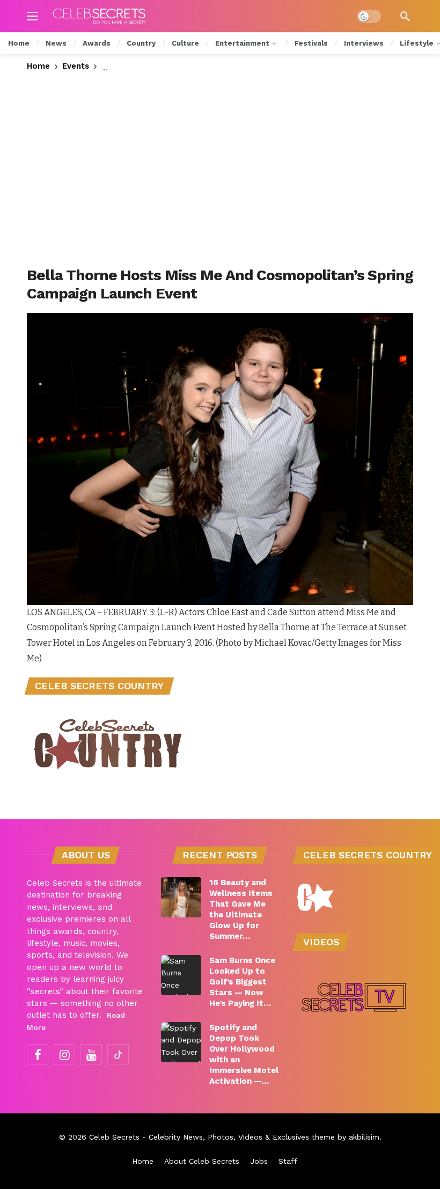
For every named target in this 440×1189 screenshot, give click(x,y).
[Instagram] (64, 1054)
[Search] (405, 16)
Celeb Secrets (114, 1137)
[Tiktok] (118, 1054)
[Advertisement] (220, 169)
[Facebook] (37, 1054)
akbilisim (364, 1137)
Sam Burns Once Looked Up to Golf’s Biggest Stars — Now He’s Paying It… (242, 981)
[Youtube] (91, 1054)
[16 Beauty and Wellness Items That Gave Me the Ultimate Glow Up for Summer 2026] (181, 897)
